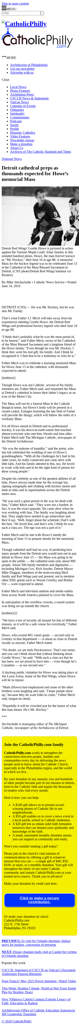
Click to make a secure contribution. (39, 900)
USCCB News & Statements (29, 98)
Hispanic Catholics (22, 132)
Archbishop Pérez (22, 94)
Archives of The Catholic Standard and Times (40, 151)
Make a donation (21, 144)
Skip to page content (15, 3)
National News (12, 159)
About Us (16, 148)
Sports (14, 125)
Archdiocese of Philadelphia (29, 65)
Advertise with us (21, 72)
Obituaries (17, 110)
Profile (14, 129)
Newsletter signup (22, 140)
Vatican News (19, 102)
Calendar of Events (23, 106)
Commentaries (19, 117)
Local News (18, 87)
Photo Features (20, 90)
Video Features (20, 136)
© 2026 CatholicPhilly (17, 1021)
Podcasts (16, 121)
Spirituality (17, 113)
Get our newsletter (22, 68)
